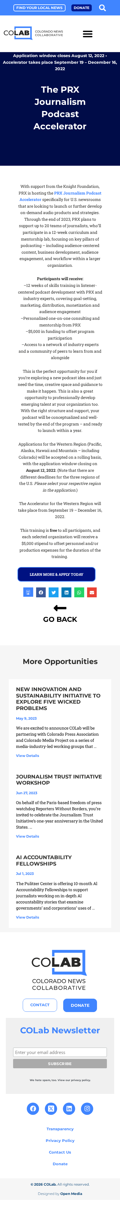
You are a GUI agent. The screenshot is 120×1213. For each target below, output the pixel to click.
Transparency (60, 1129)
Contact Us (60, 1152)
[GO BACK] (60, 608)
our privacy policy (78, 1080)
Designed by (60, 1193)
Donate (60, 1163)
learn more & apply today (56, 574)
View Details (27, 755)
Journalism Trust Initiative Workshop (59, 780)
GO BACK (60, 619)
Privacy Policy (60, 1140)
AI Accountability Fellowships (44, 860)
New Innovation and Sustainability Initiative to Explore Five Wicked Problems (58, 698)
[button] (102, 8)
